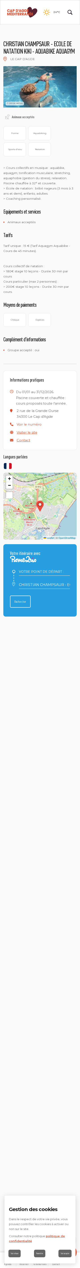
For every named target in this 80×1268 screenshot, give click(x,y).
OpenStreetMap (67, 538)
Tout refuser (14, 1253)
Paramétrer (39, 1253)
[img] (5, 59)
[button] (29, 424)
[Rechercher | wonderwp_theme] (70, 12)
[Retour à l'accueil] (22, 12)
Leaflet (50, 538)
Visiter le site (27, 432)
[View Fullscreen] (9, 495)
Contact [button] (23, 440)
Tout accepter (65, 1253)
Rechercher (20, 601)
